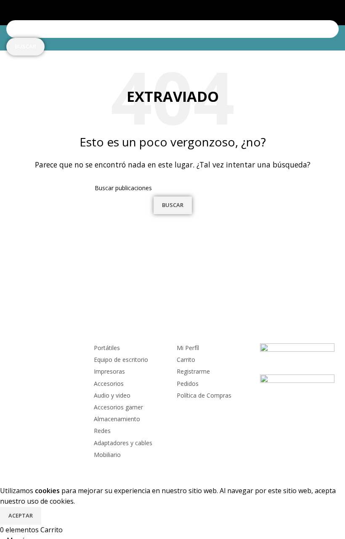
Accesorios (109, 384)
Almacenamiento (117, 419)
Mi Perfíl (188, 348)
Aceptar (20, 515)
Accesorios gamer (118, 407)
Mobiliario (107, 455)
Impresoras (109, 371)
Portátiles (107, 348)
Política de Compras (204, 395)
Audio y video (112, 395)
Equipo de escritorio (121, 360)
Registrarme (193, 371)
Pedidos (188, 384)
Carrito (186, 360)
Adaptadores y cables (123, 443)
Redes (102, 431)
